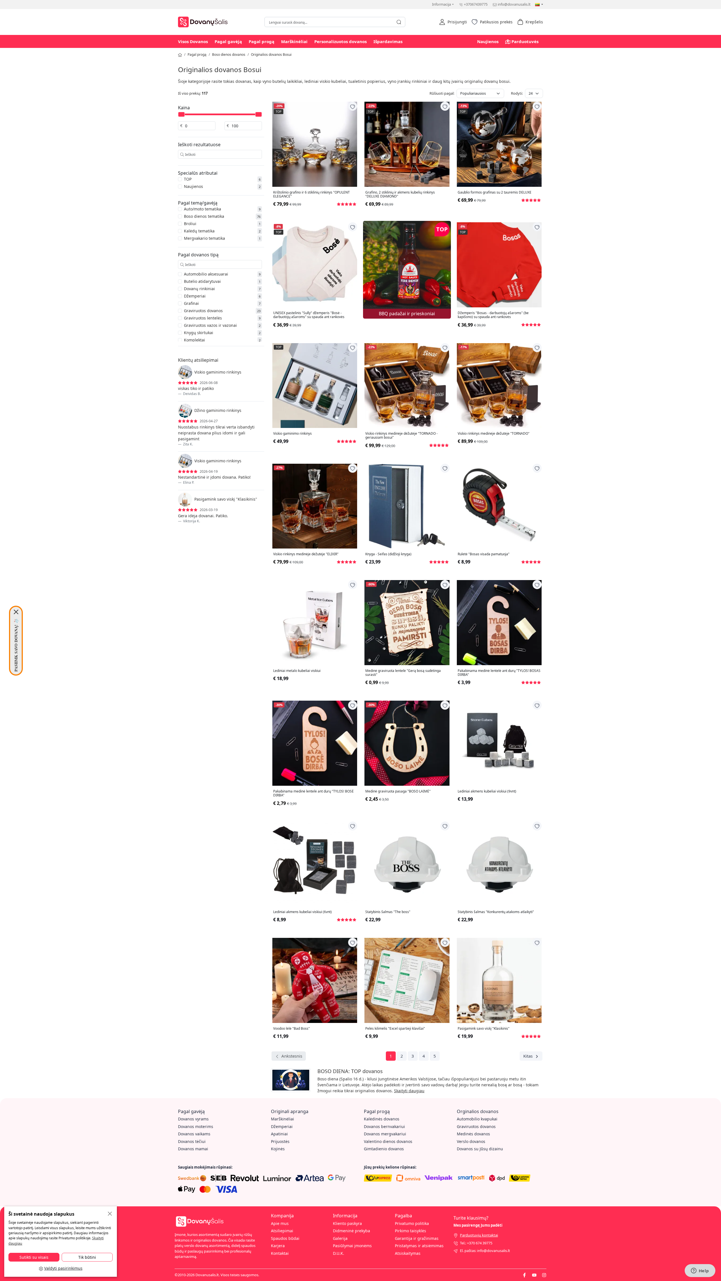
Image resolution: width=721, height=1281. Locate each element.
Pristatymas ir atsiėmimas (419, 1245)
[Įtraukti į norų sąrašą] (352, 106)
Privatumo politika (412, 1223)
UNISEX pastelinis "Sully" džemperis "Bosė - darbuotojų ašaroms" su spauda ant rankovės (308, 315)
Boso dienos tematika (204, 216)
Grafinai (191, 303)
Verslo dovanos (471, 1141)
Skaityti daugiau (409, 1090)
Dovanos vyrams (193, 1119)
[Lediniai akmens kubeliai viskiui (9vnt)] (499, 743)
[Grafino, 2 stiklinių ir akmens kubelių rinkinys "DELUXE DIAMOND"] (407, 144)
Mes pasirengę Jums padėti (477, 1225)
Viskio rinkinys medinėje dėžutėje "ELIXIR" (306, 554)
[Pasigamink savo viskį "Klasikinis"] (499, 980)
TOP (188, 179)
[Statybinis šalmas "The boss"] (407, 864)
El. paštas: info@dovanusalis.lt (485, 1250)
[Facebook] (524, 1274)
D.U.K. (338, 1253)
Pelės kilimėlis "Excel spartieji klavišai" (395, 1029)
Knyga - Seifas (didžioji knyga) (388, 554)
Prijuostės (280, 1141)
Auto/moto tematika (202, 209)
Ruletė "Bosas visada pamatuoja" (483, 554)
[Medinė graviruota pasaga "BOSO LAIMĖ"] (407, 743)
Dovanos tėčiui (192, 1141)
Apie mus (280, 1223)
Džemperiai (195, 296)
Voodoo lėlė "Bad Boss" (291, 1029)
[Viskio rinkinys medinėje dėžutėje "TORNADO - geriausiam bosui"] (407, 385)
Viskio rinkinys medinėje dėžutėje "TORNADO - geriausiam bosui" (401, 436)
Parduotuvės (524, 41)
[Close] (16, 612)
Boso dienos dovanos (228, 54)
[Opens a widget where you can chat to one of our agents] (699, 1271)
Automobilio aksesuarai (206, 274)
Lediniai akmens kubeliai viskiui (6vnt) (302, 912)
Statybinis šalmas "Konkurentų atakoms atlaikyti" (496, 912)
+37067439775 (476, 4)
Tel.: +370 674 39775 (476, 1243)
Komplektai (194, 340)
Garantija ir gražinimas (417, 1238)
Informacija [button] (441, 4)
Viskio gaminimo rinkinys (292, 434)
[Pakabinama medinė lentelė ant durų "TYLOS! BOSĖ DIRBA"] (315, 743)
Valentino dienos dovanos (388, 1141)
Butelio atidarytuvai (202, 281)
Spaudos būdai (285, 1238)
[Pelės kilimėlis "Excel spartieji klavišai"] (407, 980)
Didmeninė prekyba (351, 1230)
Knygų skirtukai (198, 332)
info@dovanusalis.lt (514, 4)
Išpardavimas (387, 41)
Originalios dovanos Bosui (271, 54)
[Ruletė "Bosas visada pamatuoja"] (499, 506)
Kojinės (278, 1148)
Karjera (278, 1245)
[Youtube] (534, 1274)
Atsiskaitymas (407, 1253)
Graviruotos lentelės (203, 318)
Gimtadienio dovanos (384, 1148)
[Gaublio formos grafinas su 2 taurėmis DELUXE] (499, 144)
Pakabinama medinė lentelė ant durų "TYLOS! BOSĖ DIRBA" (313, 793)
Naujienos (488, 41)
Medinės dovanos (473, 1133)
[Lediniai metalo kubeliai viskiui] (315, 622)
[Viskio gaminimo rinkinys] (315, 385)
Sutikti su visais (33, 1257)
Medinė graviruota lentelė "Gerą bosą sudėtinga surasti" (403, 673)
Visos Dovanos (193, 41)
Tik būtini (87, 1257)
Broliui (190, 223)
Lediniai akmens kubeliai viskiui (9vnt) (487, 791)
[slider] (181, 114)
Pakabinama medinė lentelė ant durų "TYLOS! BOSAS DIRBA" (499, 673)
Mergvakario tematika (204, 238)
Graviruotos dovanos (203, 310)
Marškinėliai (294, 41)
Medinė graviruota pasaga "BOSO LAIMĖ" (398, 791)
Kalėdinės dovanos (381, 1119)
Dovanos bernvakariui (384, 1126)
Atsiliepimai (282, 1230)
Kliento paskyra (347, 1223)
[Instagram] (544, 1274)
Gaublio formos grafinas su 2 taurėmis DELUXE (494, 192)
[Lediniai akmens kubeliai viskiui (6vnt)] (315, 864)
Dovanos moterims (195, 1126)
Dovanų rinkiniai (199, 288)
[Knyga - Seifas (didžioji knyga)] (407, 506)
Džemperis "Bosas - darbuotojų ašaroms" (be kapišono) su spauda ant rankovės (493, 315)
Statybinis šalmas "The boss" (387, 912)
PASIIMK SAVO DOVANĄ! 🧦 (16, 645)
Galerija (340, 1238)
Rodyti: (517, 93)
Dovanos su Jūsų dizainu (480, 1148)
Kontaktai (280, 1253)
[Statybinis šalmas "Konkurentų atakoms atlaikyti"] (499, 864)
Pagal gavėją (228, 41)
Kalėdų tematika (199, 231)
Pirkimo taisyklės (410, 1230)
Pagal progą (261, 41)
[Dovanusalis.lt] (204, 21)
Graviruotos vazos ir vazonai (210, 325)
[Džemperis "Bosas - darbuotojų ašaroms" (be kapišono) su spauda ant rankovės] (499, 264)
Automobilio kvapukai (477, 1119)
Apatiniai (279, 1133)
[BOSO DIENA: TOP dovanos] (291, 1081)
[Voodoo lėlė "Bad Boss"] (315, 980)
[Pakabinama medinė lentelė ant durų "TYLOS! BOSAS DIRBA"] (499, 622)
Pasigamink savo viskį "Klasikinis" (483, 1029)
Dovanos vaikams (194, 1133)
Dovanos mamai (193, 1148)
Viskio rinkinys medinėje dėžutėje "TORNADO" (493, 434)
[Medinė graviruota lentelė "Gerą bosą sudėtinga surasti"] (407, 622)
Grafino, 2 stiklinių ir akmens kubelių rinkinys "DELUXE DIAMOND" (400, 194)
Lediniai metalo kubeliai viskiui (297, 671)
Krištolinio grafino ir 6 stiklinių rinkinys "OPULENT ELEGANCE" (311, 194)
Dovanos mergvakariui (385, 1133)
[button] (453, 22)
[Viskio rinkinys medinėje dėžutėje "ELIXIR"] (315, 506)
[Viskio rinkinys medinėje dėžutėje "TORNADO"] (499, 385)
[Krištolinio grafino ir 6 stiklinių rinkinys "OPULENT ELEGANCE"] (315, 144)
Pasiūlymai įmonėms (352, 1245)
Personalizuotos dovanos (340, 41)
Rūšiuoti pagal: (442, 93)
